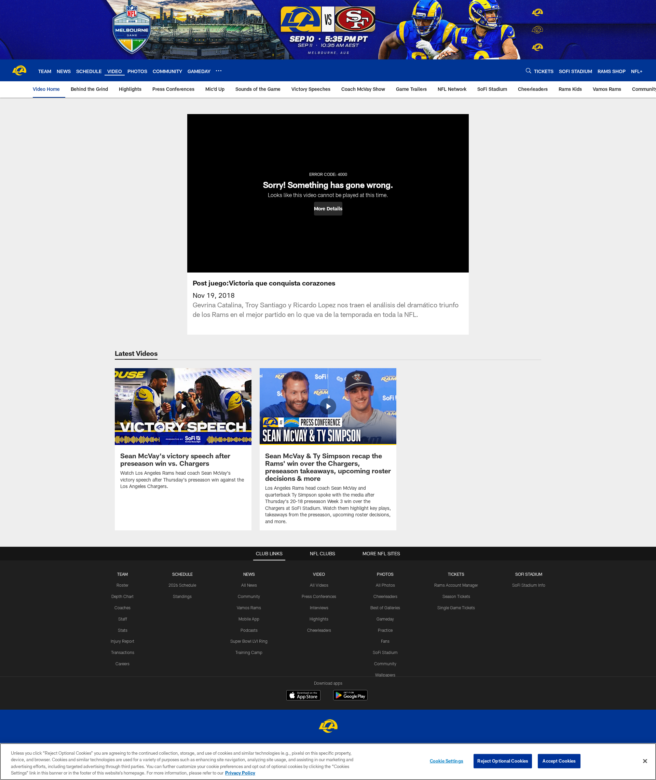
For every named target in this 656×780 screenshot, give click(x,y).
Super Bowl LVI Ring (249, 641)
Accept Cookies (559, 761)
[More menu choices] (218, 70)
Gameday (385, 618)
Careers (122, 663)
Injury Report (122, 641)
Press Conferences (319, 596)
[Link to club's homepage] (19, 70)
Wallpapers (385, 674)
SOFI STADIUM (528, 574)
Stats (122, 630)
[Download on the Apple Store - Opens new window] (303, 696)
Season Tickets (456, 596)
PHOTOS (385, 574)
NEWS (249, 574)
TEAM (122, 574)
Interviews (319, 607)
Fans (385, 641)
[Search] (528, 70)
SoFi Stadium (385, 652)
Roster (122, 585)
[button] (328, 208)
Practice (385, 630)
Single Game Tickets (456, 607)
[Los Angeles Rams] (328, 727)
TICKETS (456, 574)
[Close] (645, 760)
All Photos (385, 585)
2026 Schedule (182, 585)
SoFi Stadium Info (528, 585)
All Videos (319, 585)
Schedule (182, 574)
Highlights (319, 618)
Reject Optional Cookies (502, 761)
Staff (122, 618)
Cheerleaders (319, 630)
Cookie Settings (446, 761)
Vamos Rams (249, 607)
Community (249, 596)
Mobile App (248, 618)
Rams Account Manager (456, 585)
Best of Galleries (385, 607)
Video (319, 574)
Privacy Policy (240, 773)
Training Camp (248, 652)
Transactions (122, 652)
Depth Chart (122, 596)
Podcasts (249, 630)
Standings (182, 596)
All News (249, 585)
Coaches (122, 607)
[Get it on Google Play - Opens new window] (350, 698)
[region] (328, 761)
